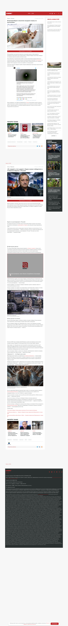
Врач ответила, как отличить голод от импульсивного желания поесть (53, 74)
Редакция (7, 472)
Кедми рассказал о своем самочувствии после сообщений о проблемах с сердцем (25, 434)
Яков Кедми (15, 439)
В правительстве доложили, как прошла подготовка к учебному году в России (54, 83)
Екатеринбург (19, 141)
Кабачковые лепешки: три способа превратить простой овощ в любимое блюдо (54, 203)
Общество (10, 133)
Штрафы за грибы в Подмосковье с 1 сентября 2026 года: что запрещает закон (54, 174)
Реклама (7, 473)
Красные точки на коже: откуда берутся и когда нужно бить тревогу (54, 208)
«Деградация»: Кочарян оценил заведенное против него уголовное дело (54, 26)
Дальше (53, 135)
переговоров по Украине (22, 225)
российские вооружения (29, 355)
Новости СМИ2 (8, 163)
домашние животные (11, 141)
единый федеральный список (43, 494)
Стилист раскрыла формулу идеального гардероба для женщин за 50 (53, 92)
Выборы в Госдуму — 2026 (31, 13)
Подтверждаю (54, 623)
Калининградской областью (12, 391)
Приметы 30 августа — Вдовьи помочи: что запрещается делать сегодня (37, 136)
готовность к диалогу (31, 248)
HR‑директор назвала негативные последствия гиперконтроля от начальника (52, 132)
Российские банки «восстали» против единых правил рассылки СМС (53, 87)
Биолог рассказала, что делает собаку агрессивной (12, 135)
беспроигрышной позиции (12, 405)
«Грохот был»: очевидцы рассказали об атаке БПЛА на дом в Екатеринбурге (25, 136)
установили (39, 60)
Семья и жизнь (35, 133)
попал (27, 102)
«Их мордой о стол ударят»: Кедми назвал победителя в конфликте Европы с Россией (54, 157)
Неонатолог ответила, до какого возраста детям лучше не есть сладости (54, 78)
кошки (25, 141)
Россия (30, 141)
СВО (26, 439)
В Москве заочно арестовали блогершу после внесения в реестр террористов (12, 434)
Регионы (21, 133)
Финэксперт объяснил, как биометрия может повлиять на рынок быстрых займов (54, 124)
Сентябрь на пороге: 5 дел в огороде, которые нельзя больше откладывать (54, 190)
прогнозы (21, 439)
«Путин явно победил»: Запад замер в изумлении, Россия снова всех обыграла (22, 410)
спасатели (35, 141)
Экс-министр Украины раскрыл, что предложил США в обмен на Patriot (54, 103)
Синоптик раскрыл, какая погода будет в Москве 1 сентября (37, 433)
